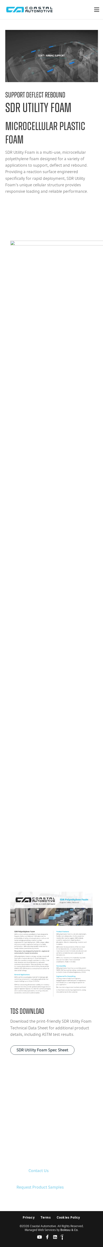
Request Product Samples (40, 1188)
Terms (46, 1217)
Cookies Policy (68, 1217)
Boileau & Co (69, 1230)
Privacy (28, 1217)
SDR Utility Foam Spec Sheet (42, 1050)
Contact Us (39, 1171)
